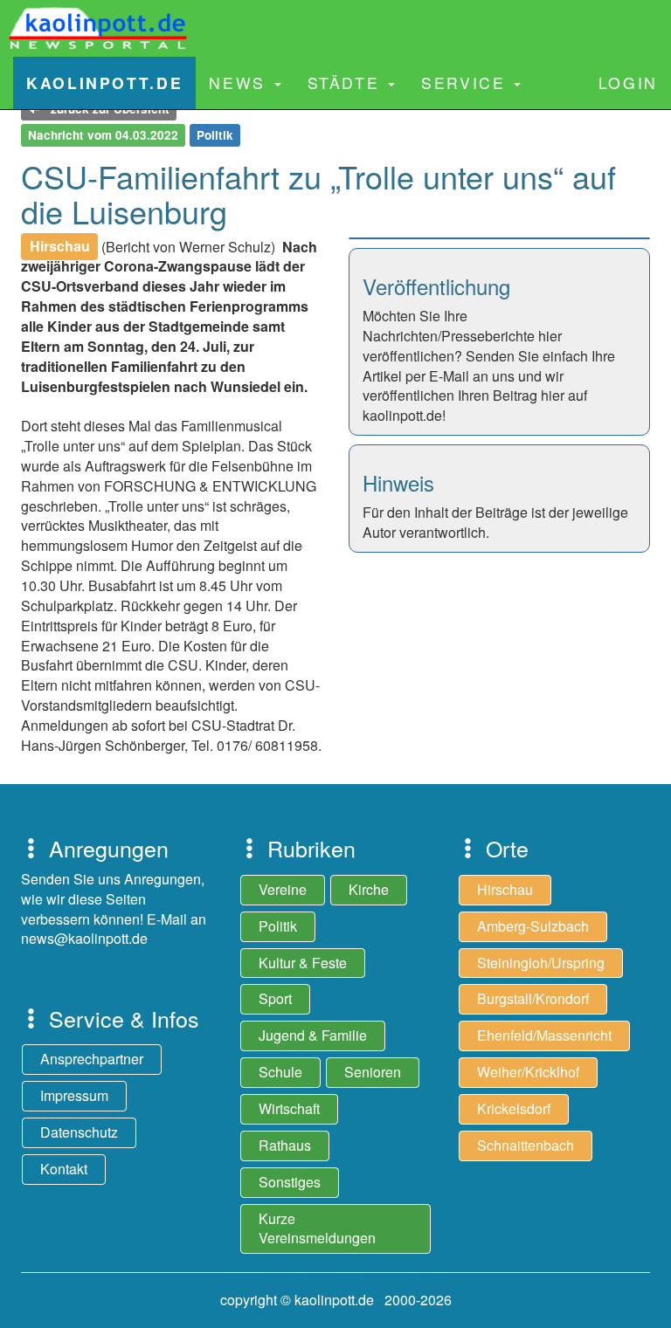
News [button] (240, 82)
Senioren (372, 1072)
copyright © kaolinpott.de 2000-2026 (336, 1300)
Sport (275, 998)
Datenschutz (79, 1132)
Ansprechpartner (91, 1059)
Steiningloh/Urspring (541, 963)
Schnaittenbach (525, 1145)
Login (628, 82)
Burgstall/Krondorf (533, 998)
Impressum (74, 1095)
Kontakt (63, 1169)
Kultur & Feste (303, 963)
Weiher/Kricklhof (528, 1072)
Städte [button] (347, 82)
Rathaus (285, 1145)
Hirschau (505, 889)
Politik (278, 926)
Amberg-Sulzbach (533, 926)
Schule (280, 1072)
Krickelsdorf (513, 1108)
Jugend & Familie (313, 1035)
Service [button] (466, 82)
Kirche (369, 889)
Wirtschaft (289, 1108)
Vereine (283, 889)
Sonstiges (290, 1182)
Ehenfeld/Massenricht (544, 1035)
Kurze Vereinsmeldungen (317, 1228)
